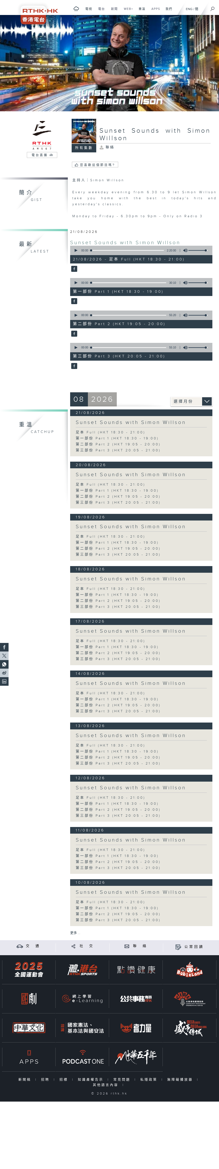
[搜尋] (212, 7)
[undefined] (76, 8)
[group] (184, 250)
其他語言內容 (106, 1085)
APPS (154, 11)
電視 (87, 11)
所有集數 (84, 148)
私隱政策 (149, 1079)
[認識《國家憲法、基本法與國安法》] (82, 1028)
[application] (140, 250)
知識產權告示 (91, 1079)
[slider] (198, 250)
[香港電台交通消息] (20, 946)
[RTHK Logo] (36, 12)
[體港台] (82, 970)
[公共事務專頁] (136, 999)
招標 (64, 1079)
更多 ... (75, 933)
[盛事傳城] (189, 1028)
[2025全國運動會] (29, 970)
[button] (76, 250)
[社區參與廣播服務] (189, 999)
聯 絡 (140, 946)
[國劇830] (29, 999)
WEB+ (127, 11)
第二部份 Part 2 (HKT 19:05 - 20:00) (118, 444)
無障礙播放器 (181, 1079)
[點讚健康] (136, 970)
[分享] (73, 946)
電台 (100, 11)
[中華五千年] (136, 1057)
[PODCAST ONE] (82, 1057)
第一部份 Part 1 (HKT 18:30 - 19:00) (117, 438)
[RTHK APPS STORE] (29, 1057)
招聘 (46, 1079)
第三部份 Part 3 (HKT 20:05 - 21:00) (118, 450)
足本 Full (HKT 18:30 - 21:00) (110, 432)
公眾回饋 (194, 947)
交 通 (33, 946)
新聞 (113, 11)
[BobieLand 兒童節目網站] (189, 970)
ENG (189, 9)
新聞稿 (25, 1079)
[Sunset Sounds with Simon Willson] (73, 269)
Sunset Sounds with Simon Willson (125, 243)
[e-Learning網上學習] (82, 999)
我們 (167, 11)
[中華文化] (29, 1028)
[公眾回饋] (178, 947)
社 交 (87, 946)
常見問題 (122, 1079)
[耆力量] (136, 1028)
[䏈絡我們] (127, 946)
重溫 (140, 11)
